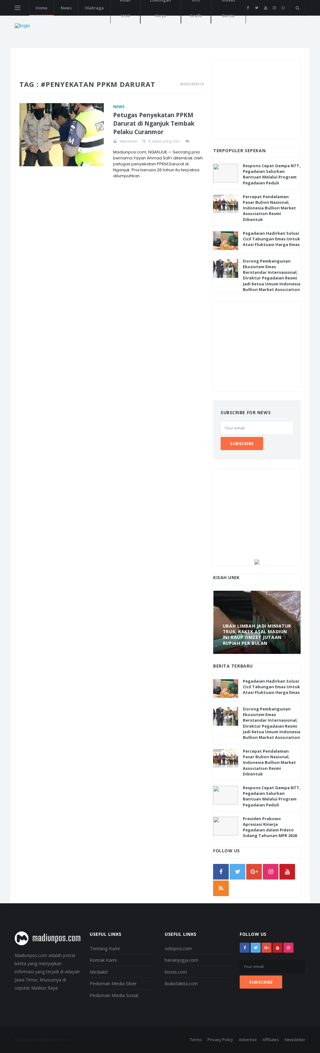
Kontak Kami (103, 960)
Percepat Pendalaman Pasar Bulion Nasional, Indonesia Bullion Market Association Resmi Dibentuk (269, 208)
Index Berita (192, 84)
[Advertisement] (257, 99)
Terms (196, 1039)
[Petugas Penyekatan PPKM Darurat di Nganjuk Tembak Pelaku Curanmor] (61, 135)
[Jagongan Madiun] (256, 561)
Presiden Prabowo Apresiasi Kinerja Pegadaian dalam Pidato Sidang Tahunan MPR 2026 (270, 827)
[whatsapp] (283, 8)
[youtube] (265, 8)
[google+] (267, 948)
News (66, 8)
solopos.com (178, 948)
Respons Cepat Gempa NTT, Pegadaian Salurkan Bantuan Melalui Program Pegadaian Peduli (272, 174)
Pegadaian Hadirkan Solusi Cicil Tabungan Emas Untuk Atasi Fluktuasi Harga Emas (271, 238)
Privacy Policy (220, 1039)
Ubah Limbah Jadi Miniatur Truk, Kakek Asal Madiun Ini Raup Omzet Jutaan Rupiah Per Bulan (257, 634)
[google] (254, 872)
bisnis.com (176, 972)
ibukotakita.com (181, 983)
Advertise (248, 1039)
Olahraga (94, 8)
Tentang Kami (105, 948)
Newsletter (295, 1039)
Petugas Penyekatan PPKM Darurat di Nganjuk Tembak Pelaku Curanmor (153, 123)
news (118, 106)
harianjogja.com (181, 960)
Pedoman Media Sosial (114, 995)
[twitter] (257, 8)
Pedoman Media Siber (113, 983)
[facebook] (248, 8)
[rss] (221, 888)
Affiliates (270, 1039)
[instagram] (274, 8)
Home (42, 8)
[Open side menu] (17, 8)
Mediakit (99, 972)
